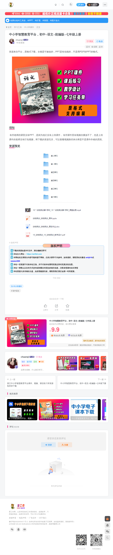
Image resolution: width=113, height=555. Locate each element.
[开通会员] (107, 518)
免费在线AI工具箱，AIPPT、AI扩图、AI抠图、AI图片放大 (35, 20)
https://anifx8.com (34, 254)
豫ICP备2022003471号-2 (18, 521)
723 (30, 361)
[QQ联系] (107, 525)
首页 (9, 27)
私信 (101, 41)
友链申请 (12, 517)
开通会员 (94, 4)
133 (42, 361)
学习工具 (18, 27)
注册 (66, 444)
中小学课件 (29, 27)
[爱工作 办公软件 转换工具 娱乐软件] (17, 506)
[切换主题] (107, 537)
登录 (50, 444)
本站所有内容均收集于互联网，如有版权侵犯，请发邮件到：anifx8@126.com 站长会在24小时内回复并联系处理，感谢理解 (42, 522)
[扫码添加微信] (107, 531)
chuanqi (19, 39)
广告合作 (32, 517)
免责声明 (22, 517)
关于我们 (42, 517)
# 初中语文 (15, 291)
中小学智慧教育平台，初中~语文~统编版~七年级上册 (45, 34)
